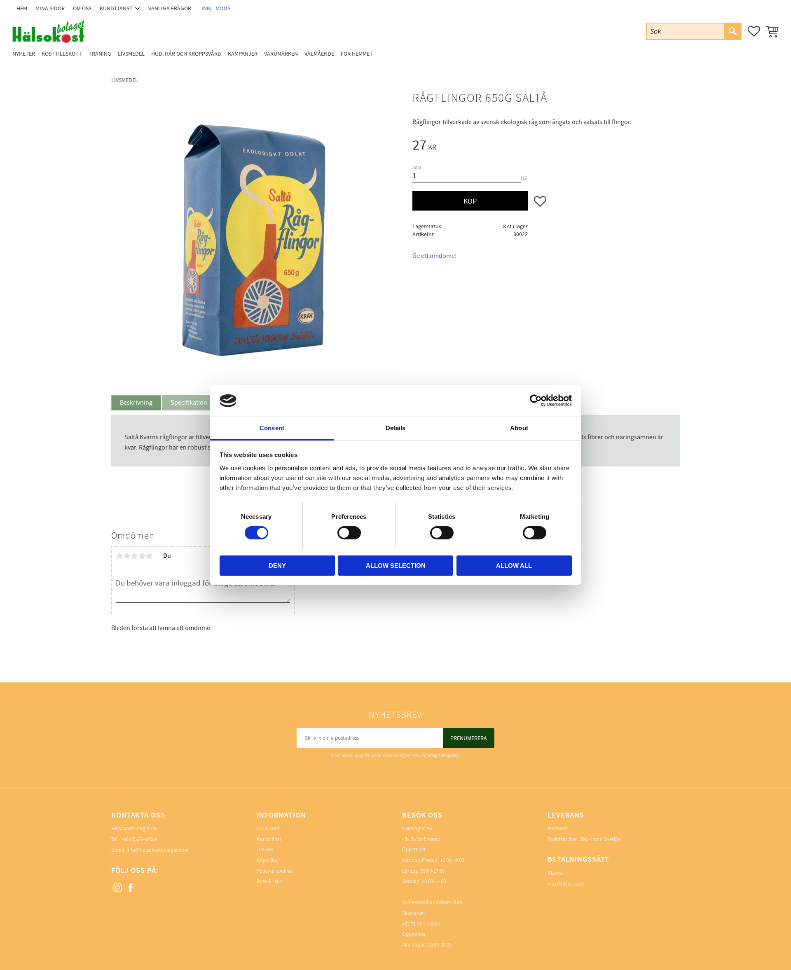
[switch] (349, 532)
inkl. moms (215, 8)
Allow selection (396, 565)
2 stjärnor (127, 556)
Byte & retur (270, 881)
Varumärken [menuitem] (281, 54)
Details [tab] (396, 427)
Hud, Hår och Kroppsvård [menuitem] (186, 54)
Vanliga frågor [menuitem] (169, 8)
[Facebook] (131, 888)
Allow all (514, 565)
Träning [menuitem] (100, 54)
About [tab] (519, 427)
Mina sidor (268, 828)
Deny (277, 565)
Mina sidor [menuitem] (50, 8)
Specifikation (189, 402)
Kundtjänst (269, 839)
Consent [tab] (272, 427)
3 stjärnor (134, 556)
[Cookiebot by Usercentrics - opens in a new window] (536, 400)
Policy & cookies (274, 871)
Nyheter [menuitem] (23, 54)
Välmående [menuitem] (319, 54)
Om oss (265, 849)
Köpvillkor (268, 860)
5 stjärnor (149, 556)
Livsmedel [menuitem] (131, 54)
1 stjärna (119, 556)
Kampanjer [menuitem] (242, 54)
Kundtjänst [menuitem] (116, 8)
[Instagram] (117, 888)
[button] (754, 31)
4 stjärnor (141, 556)
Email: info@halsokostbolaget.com (150, 850)
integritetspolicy (443, 755)
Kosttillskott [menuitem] (62, 54)
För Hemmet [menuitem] (357, 54)
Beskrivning (136, 402)
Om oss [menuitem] (82, 8)
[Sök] (732, 31)
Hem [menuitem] (21, 8)
